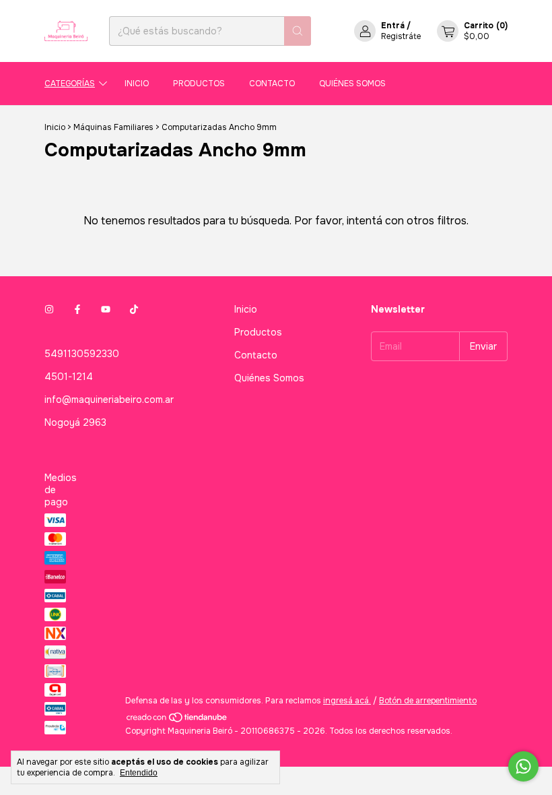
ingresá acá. (347, 700)
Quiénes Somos (352, 83)
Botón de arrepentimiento (428, 700)
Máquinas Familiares (113, 127)
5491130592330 (81, 354)
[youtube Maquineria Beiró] (105, 309)
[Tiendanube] (177, 720)
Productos (199, 83)
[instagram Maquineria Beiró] (49, 309)
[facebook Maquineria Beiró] (77, 309)
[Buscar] (297, 31)
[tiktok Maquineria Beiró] (134, 309)
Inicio (137, 83)
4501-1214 (68, 377)
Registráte (401, 36)
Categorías (69, 83)
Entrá (393, 25)
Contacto (272, 83)
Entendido (139, 772)
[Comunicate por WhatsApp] (523, 766)
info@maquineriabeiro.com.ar (109, 399)
